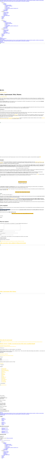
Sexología (5, 31)
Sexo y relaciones (4, 379)
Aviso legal (3, 428)
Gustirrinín (6, 26)
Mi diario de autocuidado (8, 23)
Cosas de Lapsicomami (3, 92)
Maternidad (3, 374)
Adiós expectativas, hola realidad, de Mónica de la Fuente (13, 243)
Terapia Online (6, 14)
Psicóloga (3, 377)
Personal (3, 376)
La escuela (3, 16)
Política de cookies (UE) (5, 429)
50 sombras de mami (8, 22)
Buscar (1, 358)
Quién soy (5, 3)
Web (0, 234)
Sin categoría (3, 380)
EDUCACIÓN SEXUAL (5, 370)
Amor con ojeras (4, 368)
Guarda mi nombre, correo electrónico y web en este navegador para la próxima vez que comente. (14, 236)
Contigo (6, 6)
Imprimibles (3, 373)
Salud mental (3, 378)
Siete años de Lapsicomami (6, 339)
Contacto (3, 35)
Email (1, 437)
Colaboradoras (6, 10)
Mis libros (5, 4)
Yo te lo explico (7, 7)
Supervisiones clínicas (7, 15)
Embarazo (3, 371)
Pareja (2, 375)
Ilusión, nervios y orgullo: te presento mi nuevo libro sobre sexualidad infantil (17, 343)
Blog (2, 18)
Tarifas (3, 34)
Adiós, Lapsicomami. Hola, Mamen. (8, 291)
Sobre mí (3, 418)
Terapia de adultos (6, 12)
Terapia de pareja (6, 30)
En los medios (5, 27)
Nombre (1, 231)
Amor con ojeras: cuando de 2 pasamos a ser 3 (11, 8)
